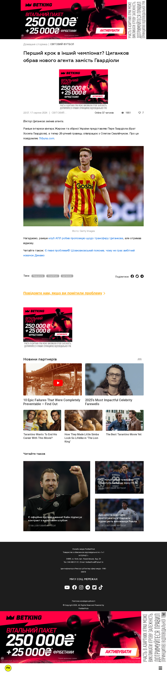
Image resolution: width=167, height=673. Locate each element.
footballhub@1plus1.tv (94, 562)
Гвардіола (38, 276)
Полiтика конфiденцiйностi (83, 601)
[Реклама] (83, 19)
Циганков (67, 276)
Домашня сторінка (35, 44)
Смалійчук (53, 276)
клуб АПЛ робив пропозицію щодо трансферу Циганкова (86, 238)
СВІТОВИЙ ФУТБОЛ (62, 44)
